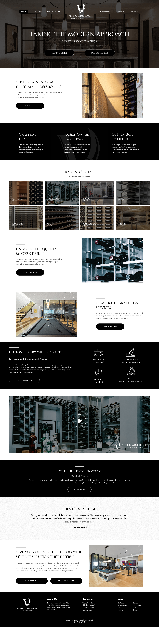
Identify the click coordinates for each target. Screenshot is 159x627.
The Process (37, 12)
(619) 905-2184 (87, 611)
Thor (122, 224)
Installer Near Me (66, 580)
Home (23, 12)
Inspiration (105, 12)
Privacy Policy (137, 605)
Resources (120, 12)
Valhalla (89, 224)
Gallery (120, 608)
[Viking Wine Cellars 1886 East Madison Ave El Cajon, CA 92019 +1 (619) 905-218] (80, 11)
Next (139, 523)
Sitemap (135, 610)
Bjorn (87, 199)
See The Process (30, 272)
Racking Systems (54, 12)
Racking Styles (59, 52)
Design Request (99, 52)
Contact (134, 12)
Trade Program (30, 105)
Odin (50, 224)
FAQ (134, 608)
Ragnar (17, 224)
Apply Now (79, 489)
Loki (121, 199)
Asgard (17, 199)
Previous (17, 523)
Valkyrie (53, 199)
